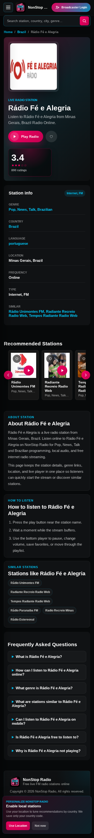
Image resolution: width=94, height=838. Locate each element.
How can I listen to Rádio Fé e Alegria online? (45, 672)
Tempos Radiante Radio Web (53, 316)
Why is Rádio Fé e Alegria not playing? (48, 751)
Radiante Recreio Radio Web (56, 386)
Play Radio (30, 136)
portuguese (18, 243)
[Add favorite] (51, 136)
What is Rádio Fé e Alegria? (39, 657)
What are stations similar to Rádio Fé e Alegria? (46, 704)
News (22, 209)
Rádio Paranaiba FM (24, 610)
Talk (32, 209)
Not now (40, 825)
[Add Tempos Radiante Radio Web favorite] (84, 359)
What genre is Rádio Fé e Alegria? (44, 688)
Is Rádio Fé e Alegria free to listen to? (47, 737)
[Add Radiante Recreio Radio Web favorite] (50, 359)
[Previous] (8, 375)
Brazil (21, 32)
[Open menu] (8, 7)
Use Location (18, 825)
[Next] (85, 375)
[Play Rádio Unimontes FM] (29, 370)
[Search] (84, 20)
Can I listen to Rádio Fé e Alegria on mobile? (44, 721)
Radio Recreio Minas (59, 610)
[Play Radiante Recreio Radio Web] (62, 370)
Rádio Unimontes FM (26, 311)
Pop (12, 209)
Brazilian (44, 209)
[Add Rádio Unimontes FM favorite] (17, 359)
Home (8, 32)
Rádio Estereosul (22, 619)
